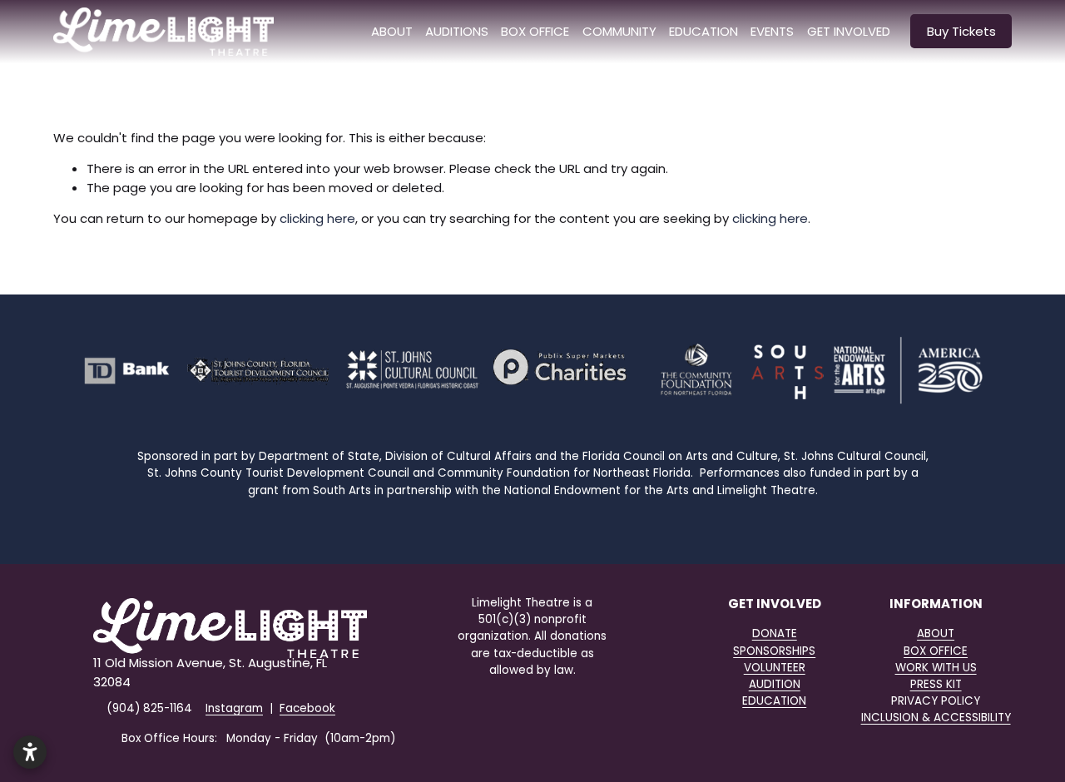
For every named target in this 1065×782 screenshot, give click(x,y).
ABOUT (392, 31)
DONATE (774, 633)
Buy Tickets (961, 31)
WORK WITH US (936, 668)
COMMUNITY (619, 31)
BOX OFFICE (535, 31)
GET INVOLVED (848, 31)
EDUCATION (774, 701)
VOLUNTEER (774, 668)
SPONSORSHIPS (774, 651)
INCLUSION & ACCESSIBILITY (936, 717)
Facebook (307, 708)
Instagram (234, 708)
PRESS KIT (936, 684)
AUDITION (774, 684)
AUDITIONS (456, 31)
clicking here (317, 218)
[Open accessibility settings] (30, 752)
